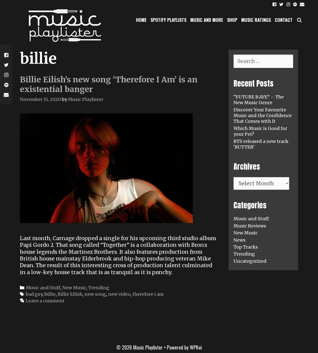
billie (50, 294)
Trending (98, 287)
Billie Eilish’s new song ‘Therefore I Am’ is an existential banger (109, 84)
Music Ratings (256, 20)
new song (95, 294)
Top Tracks (246, 247)
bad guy (34, 294)
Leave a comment (45, 301)
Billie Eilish (70, 294)
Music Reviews (250, 226)
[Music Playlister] (63, 25)
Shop (232, 20)
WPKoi (196, 347)
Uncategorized (250, 261)
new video (119, 294)
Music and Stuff (43, 287)
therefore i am (148, 294)
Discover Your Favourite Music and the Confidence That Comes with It (263, 115)
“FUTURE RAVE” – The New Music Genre (259, 99)
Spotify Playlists (168, 20)
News (239, 240)
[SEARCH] (299, 19)
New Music (74, 287)
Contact (284, 20)
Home (141, 20)
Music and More (206, 20)
